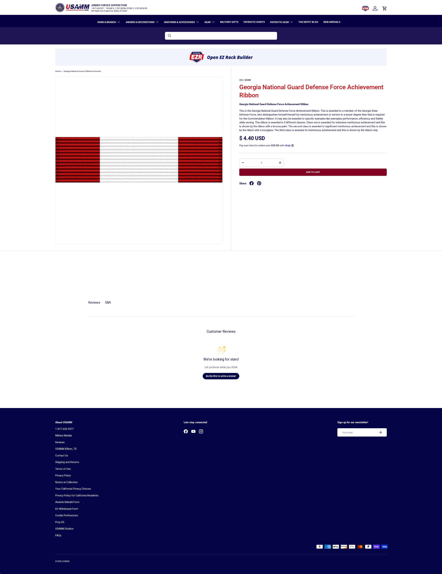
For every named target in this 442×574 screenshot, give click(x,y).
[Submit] (169, 36)
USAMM (65, 561)
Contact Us (61, 455)
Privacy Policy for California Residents (76, 495)
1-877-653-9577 (64, 428)
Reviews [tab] (94, 302)
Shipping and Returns (67, 462)
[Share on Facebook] (251, 183)
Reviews (60, 442)
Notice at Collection (66, 482)
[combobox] (221, 36)
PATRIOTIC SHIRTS (254, 22)
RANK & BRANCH (107, 22)
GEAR (207, 22)
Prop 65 (59, 522)
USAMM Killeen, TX (65, 448)
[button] (384, 8)
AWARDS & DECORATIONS (140, 22)
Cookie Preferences (66, 515)
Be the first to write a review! (221, 376)
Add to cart (313, 172)
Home (58, 71)
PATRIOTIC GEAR (279, 22)
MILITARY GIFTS (229, 22)
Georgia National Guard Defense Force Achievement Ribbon (83, 71)
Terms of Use (63, 468)
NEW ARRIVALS (331, 22)
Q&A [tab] (108, 302)
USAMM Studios (64, 528)
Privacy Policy (63, 475)
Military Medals (63, 435)
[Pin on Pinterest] (259, 183)
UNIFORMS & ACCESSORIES (179, 22)
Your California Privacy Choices (73, 488)
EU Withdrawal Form (66, 508)
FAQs (58, 535)
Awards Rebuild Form (67, 502)
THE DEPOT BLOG (308, 22)
